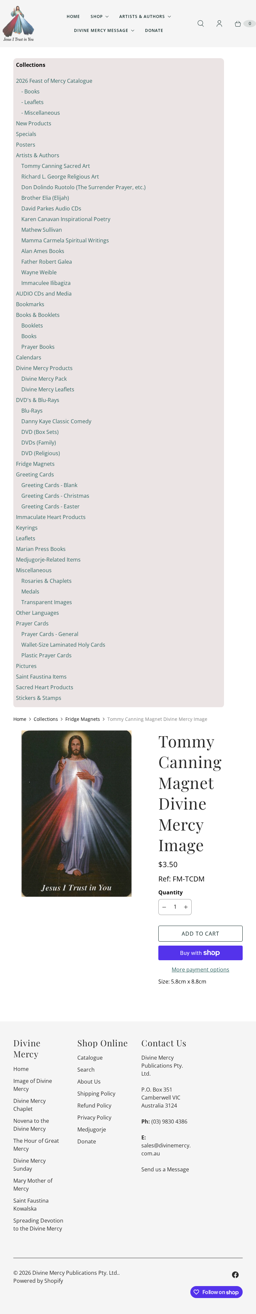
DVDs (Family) (38, 442)
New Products (33, 123)
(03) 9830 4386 (169, 1121)
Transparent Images (46, 602)
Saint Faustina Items (41, 676)
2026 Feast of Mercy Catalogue (54, 80)
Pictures (26, 666)
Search (86, 1069)
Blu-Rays (32, 410)
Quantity (170, 892)
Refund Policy (94, 1105)
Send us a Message (165, 1169)
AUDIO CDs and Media (44, 293)
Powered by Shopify (38, 1280)
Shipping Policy (96, 1093)
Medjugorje (91, 1129)
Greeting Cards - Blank (49, 485)
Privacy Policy (94, 1117)
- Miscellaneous (40, 112)
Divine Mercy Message (101, 30)
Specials (26, 134)
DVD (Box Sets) (40, 432)
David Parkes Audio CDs (51, 208)
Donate (154, 30)
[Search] (200, 24)
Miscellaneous (34, 570)
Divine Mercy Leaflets (47, 389)
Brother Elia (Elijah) (45, 197)
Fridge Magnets (35, 463)
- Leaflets (32, 102)
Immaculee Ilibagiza (46, 283)
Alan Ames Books (42, 251)
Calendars (28, 357)
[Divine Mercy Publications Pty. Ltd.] (18, 23)
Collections (46, 719)
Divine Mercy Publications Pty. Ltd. (75, 1272)
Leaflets (25, 538)
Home (73, 16)
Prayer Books (38, 346)
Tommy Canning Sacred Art (55, 166)
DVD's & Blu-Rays (37, 400)
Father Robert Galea (46, 261)
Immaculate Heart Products (51, 517)
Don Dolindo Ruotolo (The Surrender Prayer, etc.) (83, 187)
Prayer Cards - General (49, 634)
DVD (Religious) (40, 453)
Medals (30, 591)
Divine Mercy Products (44, 368)
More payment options (200, 969)
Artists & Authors (142, 16)
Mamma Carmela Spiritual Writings (65, 240)
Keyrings (27, 527)
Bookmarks (30, 304)
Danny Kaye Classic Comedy (56, 421)
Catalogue (90, 1057)
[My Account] (219, 24)
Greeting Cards (35, 474)
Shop (97, 16)
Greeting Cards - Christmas (55, 495)
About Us (89, 1081)
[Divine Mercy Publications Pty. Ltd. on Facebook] (235, 1275)
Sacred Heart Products (44, 687)
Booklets (32, 325)
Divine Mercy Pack (44, 378)
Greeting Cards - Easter (50, 506)
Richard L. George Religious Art (60, 176)
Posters (25, 144)
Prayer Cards (32, 623)
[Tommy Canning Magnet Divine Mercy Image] (76, 813)
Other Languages (37, 612)
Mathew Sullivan (41, 229)
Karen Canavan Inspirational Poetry (65, 219)
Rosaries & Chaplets (46, 581)
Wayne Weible (39, 272)
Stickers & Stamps (38, 698)
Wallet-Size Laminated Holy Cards (63, 644)
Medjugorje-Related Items (48, 559)
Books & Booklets (38, 315)
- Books (30, 91)
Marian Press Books (41, 549)
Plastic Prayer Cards (46, 655)
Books (29, 336)
